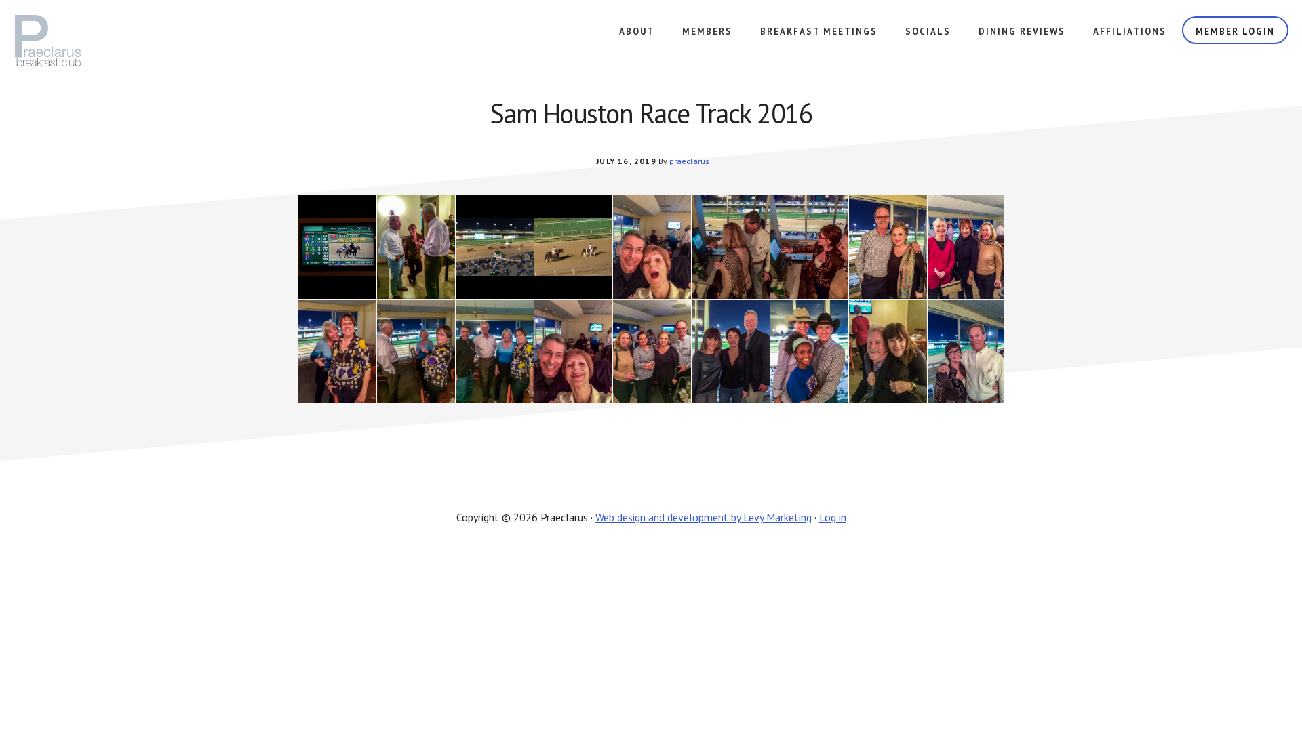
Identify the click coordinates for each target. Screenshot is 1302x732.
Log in (832, 517)
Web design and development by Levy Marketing (703, 517)
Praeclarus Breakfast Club (71, 41)
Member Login (1235, 31)
